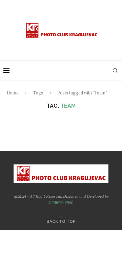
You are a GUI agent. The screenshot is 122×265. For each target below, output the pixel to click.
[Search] (115, 71)
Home (13, 93)
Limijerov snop (61, 202)
